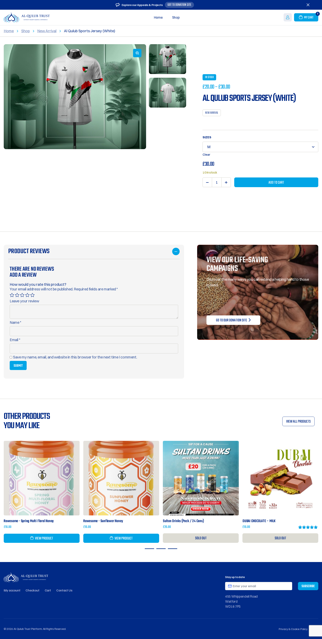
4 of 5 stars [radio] (27, 295)
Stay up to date (235, 577)
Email (15, 340)
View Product (46, 478)
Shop (176, 17)
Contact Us (64, 590)
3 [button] (172, 548)
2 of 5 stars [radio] (17, 295)
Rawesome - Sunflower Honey (103, 521)
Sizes (207, 137)
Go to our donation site (231, 320)
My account (12, 590)
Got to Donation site (179, 4)
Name (15, 322)
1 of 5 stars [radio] (12, 295)
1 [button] (149, 548)
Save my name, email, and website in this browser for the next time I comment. (75, 357)
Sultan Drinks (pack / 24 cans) (183, 521)
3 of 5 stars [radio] (22, 295)
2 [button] (161, 548)
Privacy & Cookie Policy (293, 629)
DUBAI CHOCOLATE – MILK (258, 521)
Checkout (32, 590)
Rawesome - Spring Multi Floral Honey (29, 521)
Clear (206, 154)
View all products (298, 421)
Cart (48, 590)
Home (158, 17)
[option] (75, 96)
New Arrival (46, 31)
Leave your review (24, 301)
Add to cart (276, 182)
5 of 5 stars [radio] (32, 295)
